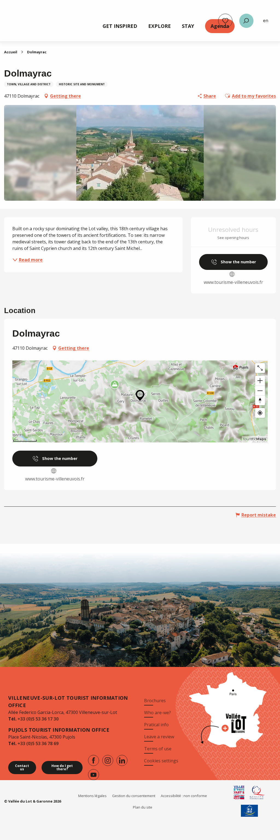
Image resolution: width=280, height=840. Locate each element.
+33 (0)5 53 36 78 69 (38, 743)
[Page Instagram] (107, 760)
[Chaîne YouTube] (93, 774)
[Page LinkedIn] (121, 760)
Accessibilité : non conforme (184, 795)
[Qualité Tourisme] (257, 792)
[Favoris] (225, 21)
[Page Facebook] (93, 760)
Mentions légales (92, 795)
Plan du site (142, 807)
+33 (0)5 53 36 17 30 (38, 719)
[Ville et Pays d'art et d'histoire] (239, 792)
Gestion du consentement (133, 795)
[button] (246, 21)
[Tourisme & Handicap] (249, 811)
